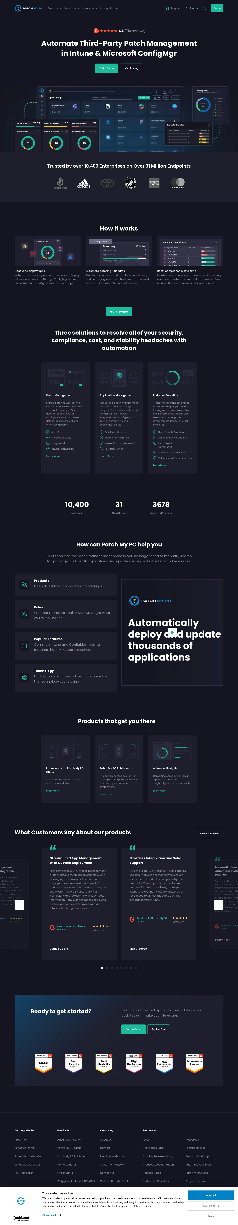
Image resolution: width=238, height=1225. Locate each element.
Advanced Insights (69, 1140)
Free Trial (21, 1140)
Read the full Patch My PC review (72, 928)
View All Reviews (209, 833)
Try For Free (159, 1029)
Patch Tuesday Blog (198, 1164)
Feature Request (196, 1148)
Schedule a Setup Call (28, 1156)
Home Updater (66, 1164)
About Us (106, 1140)
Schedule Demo (25, 1148)
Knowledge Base (153, 1148)
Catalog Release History (158, 1156)
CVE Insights (65, 1173)
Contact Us (107, 1173)
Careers (105, 1148)
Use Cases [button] (70, 8)
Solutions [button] (53, 8)
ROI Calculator (24, 1173)
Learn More (52, 790)
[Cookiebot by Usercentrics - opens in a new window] (21, 1218)
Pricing (104, 8)
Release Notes (152, 1173)
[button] (19, 905)
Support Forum (195, 1181)
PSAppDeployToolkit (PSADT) (76, 1181)
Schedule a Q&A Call (27, 1164)
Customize (209, 1205)
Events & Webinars (112, 1156)
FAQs (146, 1140)
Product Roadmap (197, 1156)
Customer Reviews (112, 1164)
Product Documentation (158, 1164)
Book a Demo (134, 1029)
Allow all (211, 1195)
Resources (192, 1140)
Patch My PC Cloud (69, 1148)
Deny (211, 1216)
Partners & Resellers (156, 1181)
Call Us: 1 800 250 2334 (114, 1181)
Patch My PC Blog (197, 1173)
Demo (217, 8)
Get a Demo (107, 68)
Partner (114, 8)
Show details (49, 1215)
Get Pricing (131, 68)
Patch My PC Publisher (71, 1156)
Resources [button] (88, 8)
